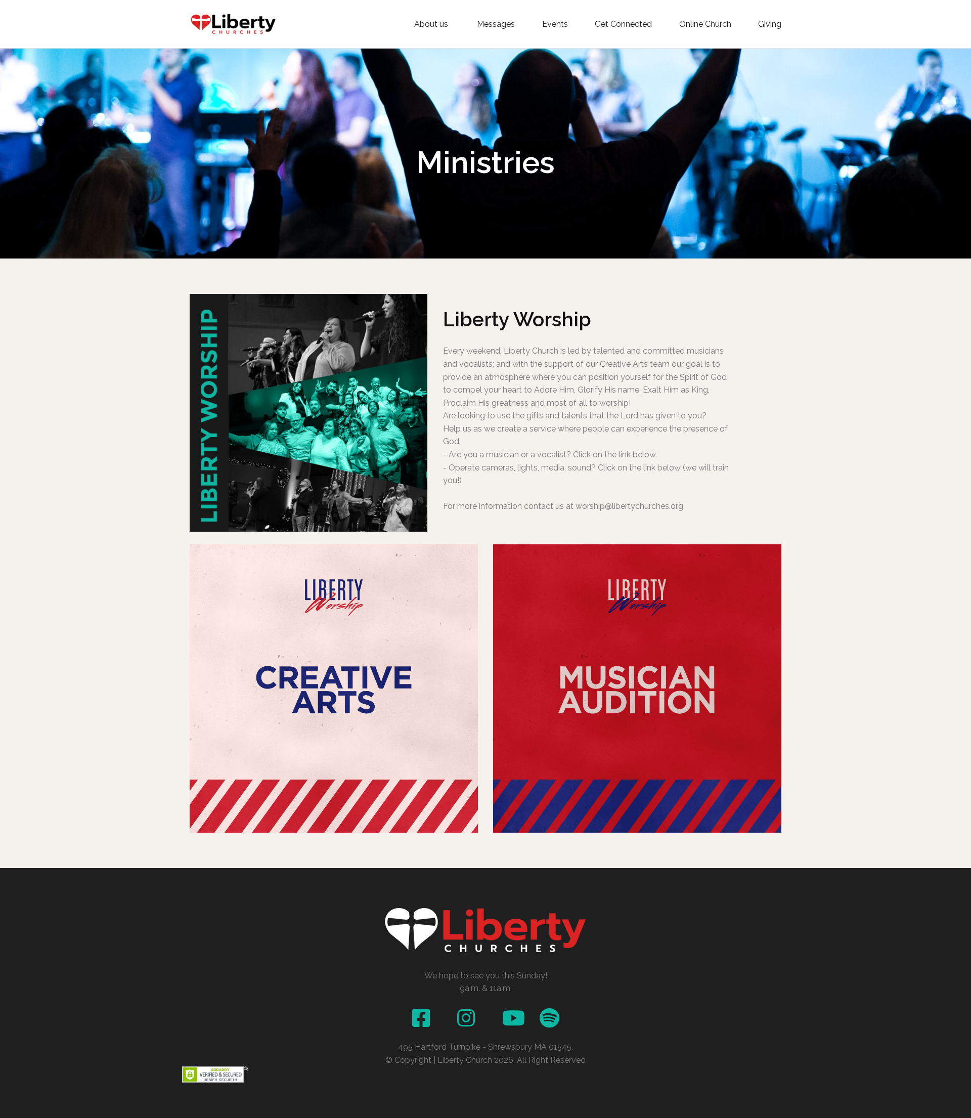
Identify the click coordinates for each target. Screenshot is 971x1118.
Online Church (705, 24)
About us (432, 24)
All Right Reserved (551, 1060)
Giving (769, 24)
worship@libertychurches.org (629, 506)
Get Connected (623, 24)
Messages (496, 24)
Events (555, 24)
